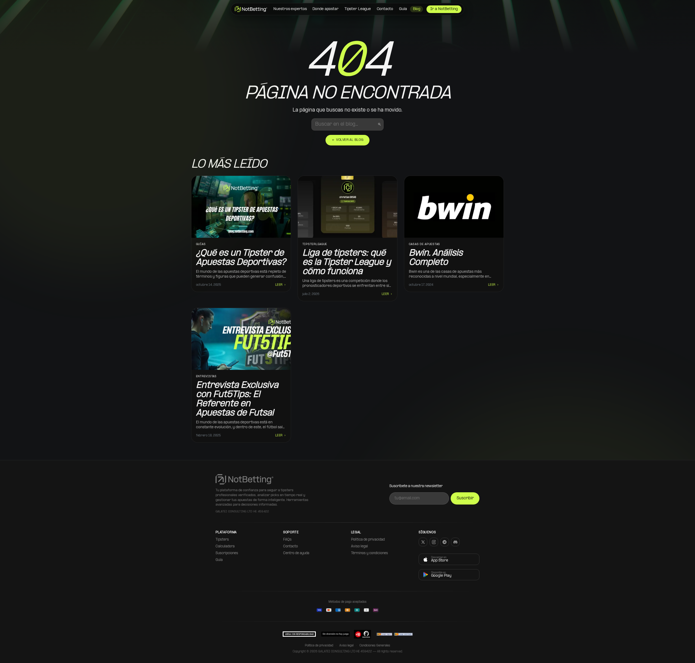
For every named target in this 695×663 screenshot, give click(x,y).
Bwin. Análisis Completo (436, 258)
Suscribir (465, 498)
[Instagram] (433, 542)
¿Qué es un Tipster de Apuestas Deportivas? (241, 258)
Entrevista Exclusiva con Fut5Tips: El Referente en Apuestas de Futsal (237, 399)
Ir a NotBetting (444, 9)
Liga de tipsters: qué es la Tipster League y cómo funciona (346, 263)
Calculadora (225, 546)
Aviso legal (359, 546)
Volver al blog (348, 140)
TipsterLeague (314, 244)
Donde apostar (325, 9)
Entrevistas (206, 376)
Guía (403, 9)
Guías (201, 244)
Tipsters (222, 539)
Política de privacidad (368, 539)
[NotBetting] (251, 9)
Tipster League (358, 9)
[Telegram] (444, 542)
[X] (423, 542)
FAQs (287, 539)
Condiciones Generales (374, 645)
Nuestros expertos (290, 9)
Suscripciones (227, 553)
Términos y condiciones (369, 553)
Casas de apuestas (424, 244)
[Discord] (455, 542)
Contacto (385, 9)
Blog (417, 9)
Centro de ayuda (296, 553)
